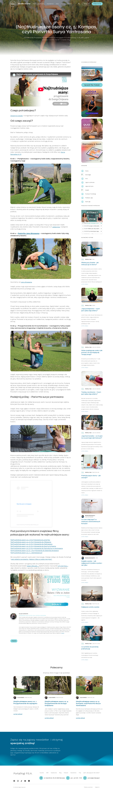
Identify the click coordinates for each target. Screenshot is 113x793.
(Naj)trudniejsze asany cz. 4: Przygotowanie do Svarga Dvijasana (33, 546)
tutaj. (62, 633)
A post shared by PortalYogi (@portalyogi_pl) (27, 524)
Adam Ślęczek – (33, 566)
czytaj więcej (84, 284)
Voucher (42, 772)
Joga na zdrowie (89, 182)
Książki (87, 190)
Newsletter (73, 772)
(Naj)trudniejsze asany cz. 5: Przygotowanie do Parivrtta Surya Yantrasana (36, 548)
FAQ (80, 772)
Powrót (14, 640)
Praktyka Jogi (89, 197)
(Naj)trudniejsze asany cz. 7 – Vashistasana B (26, 553)
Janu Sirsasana (26, 282)
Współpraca (50, 3)
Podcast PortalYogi (90, 194)
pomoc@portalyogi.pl (94, 778)
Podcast (66, 772)
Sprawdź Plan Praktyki (92, 85)
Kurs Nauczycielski (66, 3)
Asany (86, 171)
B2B (47, 772)
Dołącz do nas (97, 3)
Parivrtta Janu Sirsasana (28, 233)
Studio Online (24, 4)
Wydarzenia (41, 3)
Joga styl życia (89, 186)
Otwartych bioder (16, 116)
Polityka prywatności (88, 787)
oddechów (56, 227)
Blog (34, 3)
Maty (57, 3)
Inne (86, 178)
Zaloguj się (87, 3)
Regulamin (97, 787)
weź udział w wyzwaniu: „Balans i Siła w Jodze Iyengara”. (31, 559)
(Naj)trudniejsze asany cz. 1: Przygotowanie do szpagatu (30, 540)
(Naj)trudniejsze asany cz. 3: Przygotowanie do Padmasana (31, 544)
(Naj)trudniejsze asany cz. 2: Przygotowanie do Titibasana (30, 542)
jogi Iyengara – (63, 566)
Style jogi (87, 201)
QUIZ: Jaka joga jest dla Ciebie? (91, 772)
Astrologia (88, 174)
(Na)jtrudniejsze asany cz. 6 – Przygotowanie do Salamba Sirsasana (34, 550)
